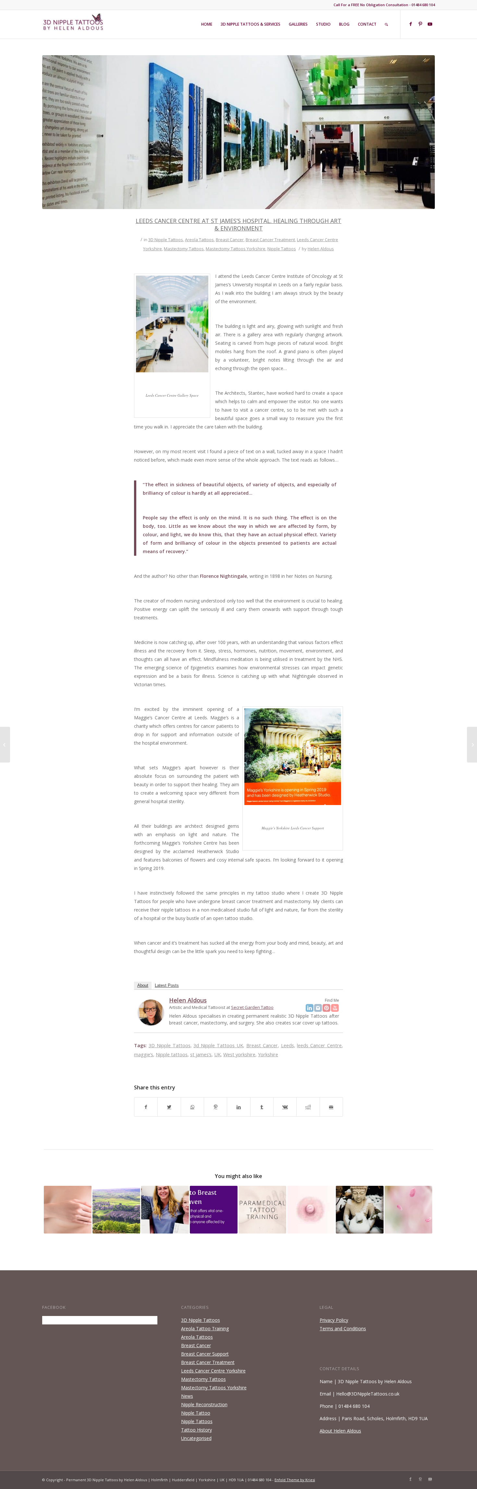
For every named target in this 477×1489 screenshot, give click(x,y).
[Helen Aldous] (151, 1023)
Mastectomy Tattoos (184, 249)
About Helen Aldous (340, 1431)
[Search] (386, 24)
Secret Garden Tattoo (252, 1007)
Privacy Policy (334, 1320)
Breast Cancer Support (205, 1354)
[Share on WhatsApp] (192, 1107)
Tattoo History (196, 1430)
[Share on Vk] (285, 1107)
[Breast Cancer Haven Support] (214, 1210)
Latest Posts (167, 985)
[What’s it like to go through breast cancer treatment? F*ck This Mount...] (5, 745)
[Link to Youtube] (430, 24)
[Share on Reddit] (308, 1107)
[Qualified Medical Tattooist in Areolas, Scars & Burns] (165, 1210)
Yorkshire (268, 1054)
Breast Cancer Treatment (270, 239)
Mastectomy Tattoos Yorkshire (235, 249)
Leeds (287, 1045)
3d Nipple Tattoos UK (218, 1045)
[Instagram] (318, 1008)
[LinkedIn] (309, 1008)
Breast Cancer (230, 239)
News (187, 1396)
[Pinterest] (326, 1008)
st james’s (201, 1054)
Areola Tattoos (199, 239)
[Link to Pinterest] (420, 24)
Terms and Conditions (343, 1328)
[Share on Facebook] (145, 1107)
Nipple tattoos (172, 1054)
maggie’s (143, 1054)
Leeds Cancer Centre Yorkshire (213, 1371)
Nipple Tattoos (281, 249)
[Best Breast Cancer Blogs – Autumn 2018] (472, 745)
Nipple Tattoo (195, 1413)
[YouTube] (335, 1008)
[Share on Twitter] (169, 1107)
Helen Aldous (321, 249)
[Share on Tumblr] (262, 1107)
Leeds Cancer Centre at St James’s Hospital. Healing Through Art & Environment (238, 224)
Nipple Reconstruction (204, 1404)
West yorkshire (239, 1054)
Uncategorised (196, 1438)
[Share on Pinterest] (215, 1107)
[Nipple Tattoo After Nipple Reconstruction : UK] (408, 1210)
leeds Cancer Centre (319, 1045)
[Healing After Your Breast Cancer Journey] (360, 1210)
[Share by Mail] (331, 1107)
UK (217, 1054)
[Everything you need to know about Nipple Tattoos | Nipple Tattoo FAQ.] (68, 1210)
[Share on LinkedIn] (238, 1107)
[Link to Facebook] (410, 24)
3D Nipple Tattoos (165, 239)
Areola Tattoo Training (205, 1328)
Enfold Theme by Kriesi (295, 1479)
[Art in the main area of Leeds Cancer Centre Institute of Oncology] (238, 132)
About (142, 985)
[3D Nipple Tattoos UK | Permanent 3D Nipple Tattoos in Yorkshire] (116, 1210)
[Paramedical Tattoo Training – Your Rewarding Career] (262, 1210)
